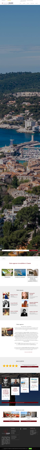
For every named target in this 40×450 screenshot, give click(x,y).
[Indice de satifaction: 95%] (9, 0)
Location (24, 3)
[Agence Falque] (7, 3)
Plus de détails (34, 448)
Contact (23, 227)
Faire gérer (32, 3)
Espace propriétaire (23, 0)
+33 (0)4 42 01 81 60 (23, 1)
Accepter (30, 448)
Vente (20, 3)
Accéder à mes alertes (30, 0)
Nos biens (17, 227)
